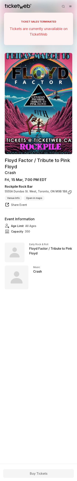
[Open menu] (70, 6)
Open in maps (34, 198)
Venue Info (13, 198)
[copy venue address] (69, 192)
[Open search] (63, 6)
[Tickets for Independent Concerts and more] (18, 6)
